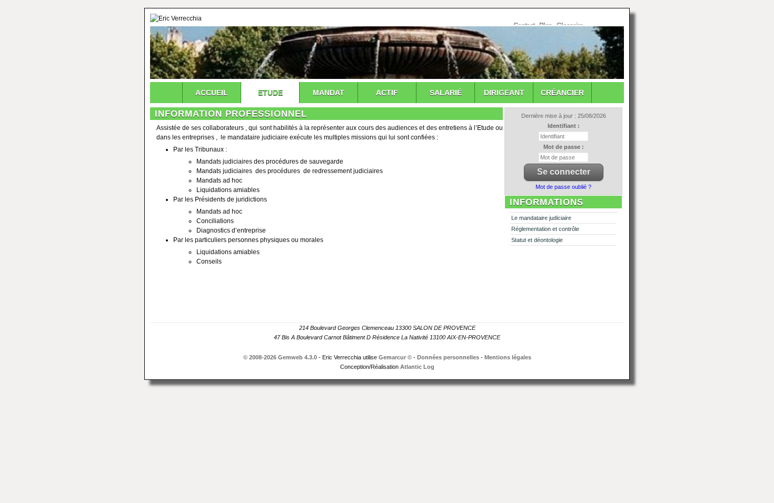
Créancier (562, 92)
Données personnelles (448, 357)
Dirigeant (504, 92)
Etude (270, 92)
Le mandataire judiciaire (541, 218)
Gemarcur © (395, 357)
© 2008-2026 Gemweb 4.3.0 (280, 357)
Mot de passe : (563, 147)
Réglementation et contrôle (545, 229)
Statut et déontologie (537, 240)
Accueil (211, 92)
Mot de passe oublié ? (563, 187)
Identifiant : (564, 126)
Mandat (328, 92)
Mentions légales (507, 357)
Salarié (446, 92)
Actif (387, 92)
